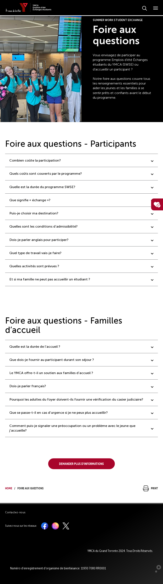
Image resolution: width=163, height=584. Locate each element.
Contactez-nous (15, 512)
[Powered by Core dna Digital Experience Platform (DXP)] (156, 571)
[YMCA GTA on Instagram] (55, 525)
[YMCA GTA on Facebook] (44, 525)
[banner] (28, 7)
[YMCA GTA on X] (66, 525)
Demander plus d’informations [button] (81, 463)
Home (8, 487)
